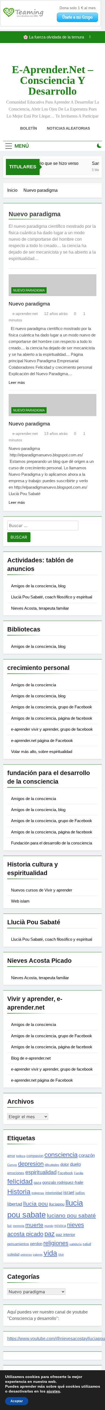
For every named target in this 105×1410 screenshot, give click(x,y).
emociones (15, 1173)
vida (50, 1253)
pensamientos (18, 1244)
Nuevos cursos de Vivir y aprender (41, 890)
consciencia (61, 1154)
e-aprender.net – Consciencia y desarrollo (52, 80)
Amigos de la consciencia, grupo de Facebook (51, 707)
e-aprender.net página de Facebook (42, 740)
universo (26, 1254)
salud (87, 1244)
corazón (87, 1155)
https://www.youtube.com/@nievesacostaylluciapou (56, 1338)
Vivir (61, 1254)
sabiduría (75, 1244)
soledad (13, 1254)
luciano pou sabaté (71, 1215)
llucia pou (35, 1204)
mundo (48, 1225)
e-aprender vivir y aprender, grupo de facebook (52, 729)
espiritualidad (41, 1172)
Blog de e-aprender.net (31, 1058)
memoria (18, 1225)
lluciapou (56, 1204)
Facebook (65, 1173)
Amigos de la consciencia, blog (38, 586)
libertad (14, 1204)
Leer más (17, 382)
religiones (55, 1243)
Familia (78, 1173)
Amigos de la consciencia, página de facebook (51, 718)
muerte (34, 1225)
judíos (80, 1193)
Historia (18, 1191)
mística (60, 1226)
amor (11, 1156)
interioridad (53, 1193)
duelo (75, 1164)
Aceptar (16, 1401)
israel (68, 1192)
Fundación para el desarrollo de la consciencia (51, 843)
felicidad (20, 1181)
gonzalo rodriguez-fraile (62, 1182)
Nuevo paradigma (29, 290)
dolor (64, 1164)
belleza (20, 1155)
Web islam (20, 901)
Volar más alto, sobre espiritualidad (41, 751)
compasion (34, 1156)
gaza (37, 1183)
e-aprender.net (25, 313)
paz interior (65, 1234)
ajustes (53, 1391)
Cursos (12, 1164)
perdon (36, 1243)
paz (49, 1233)
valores (38, 1254)
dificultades (52, 1164)
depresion (31, 1163)
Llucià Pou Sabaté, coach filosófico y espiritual (51, 597)
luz (9, 1226)
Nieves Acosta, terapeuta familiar (40, 608)
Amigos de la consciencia (33, 685)
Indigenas (38, 1193)
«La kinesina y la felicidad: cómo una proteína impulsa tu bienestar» (52, 37)
